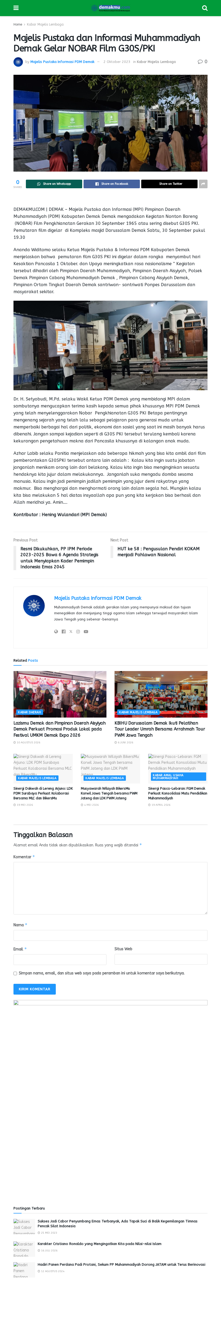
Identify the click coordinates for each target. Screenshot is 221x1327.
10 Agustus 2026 (28, 742)
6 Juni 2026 (125, 742)
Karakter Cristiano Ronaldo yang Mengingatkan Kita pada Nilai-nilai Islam (99, 1244)
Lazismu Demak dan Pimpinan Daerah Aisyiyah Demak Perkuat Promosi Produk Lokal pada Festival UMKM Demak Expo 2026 (59, 729)
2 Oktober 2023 (116, 62)
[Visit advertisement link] (110, 1097)
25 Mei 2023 (48, 1232)
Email (20, 949)
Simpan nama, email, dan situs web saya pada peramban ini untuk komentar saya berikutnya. (102, 973)
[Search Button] (205, 8)
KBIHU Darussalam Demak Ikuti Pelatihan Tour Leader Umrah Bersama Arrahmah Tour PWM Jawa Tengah (160, 729)
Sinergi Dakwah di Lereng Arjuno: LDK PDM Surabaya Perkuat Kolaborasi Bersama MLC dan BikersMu (43, 793)
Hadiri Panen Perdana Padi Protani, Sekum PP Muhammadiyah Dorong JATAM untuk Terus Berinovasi (121, 1264)
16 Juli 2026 (48, 1250)
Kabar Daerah (29, 712)
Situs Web (123, 949)
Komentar (24, 856)
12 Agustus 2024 (52, 1271)
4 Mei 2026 (91, 805)
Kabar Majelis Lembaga (45, 24)
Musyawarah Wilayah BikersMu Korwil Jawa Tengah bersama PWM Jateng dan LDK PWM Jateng (109, 793)
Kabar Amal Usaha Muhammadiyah (168, 777)
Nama (20, 924)
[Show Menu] (16, 8)
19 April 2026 (160, 805)
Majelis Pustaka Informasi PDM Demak (62, 62)
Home (17, 24)
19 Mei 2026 (24, 805)
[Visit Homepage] (110, 8)
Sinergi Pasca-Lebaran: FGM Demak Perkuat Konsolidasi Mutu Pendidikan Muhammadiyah (177, 793)
